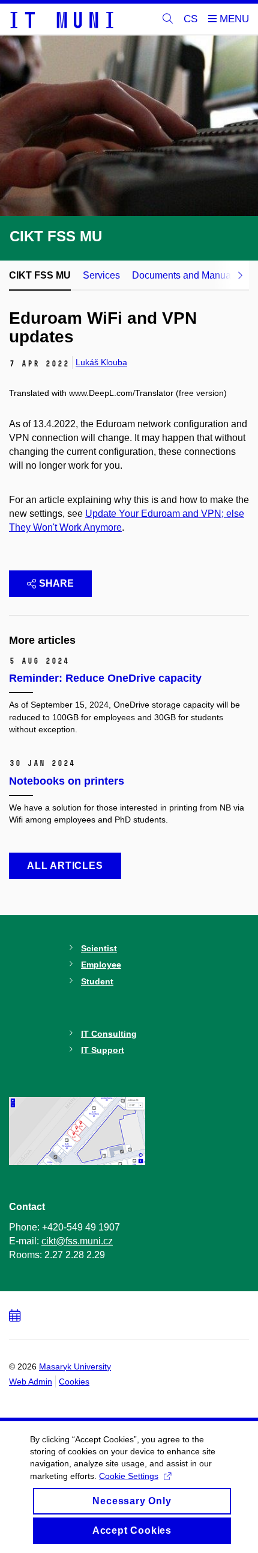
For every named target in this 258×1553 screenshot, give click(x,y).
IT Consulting (109, 1034)
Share (56, 583)
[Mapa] (77, 1130)
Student (97, 981)
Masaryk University (75, 1366)
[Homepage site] (61, 19)
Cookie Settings (128, 1476)
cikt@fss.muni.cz (77, 1241)
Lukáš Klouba (101, 362)
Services (101, 275)
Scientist (99, 948)
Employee (101, 964)
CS (190, 19)
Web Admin (30, 1381)
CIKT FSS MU (40, 275)
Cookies (74, 1381)
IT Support (102, 1050)
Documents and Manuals (185, 275)
